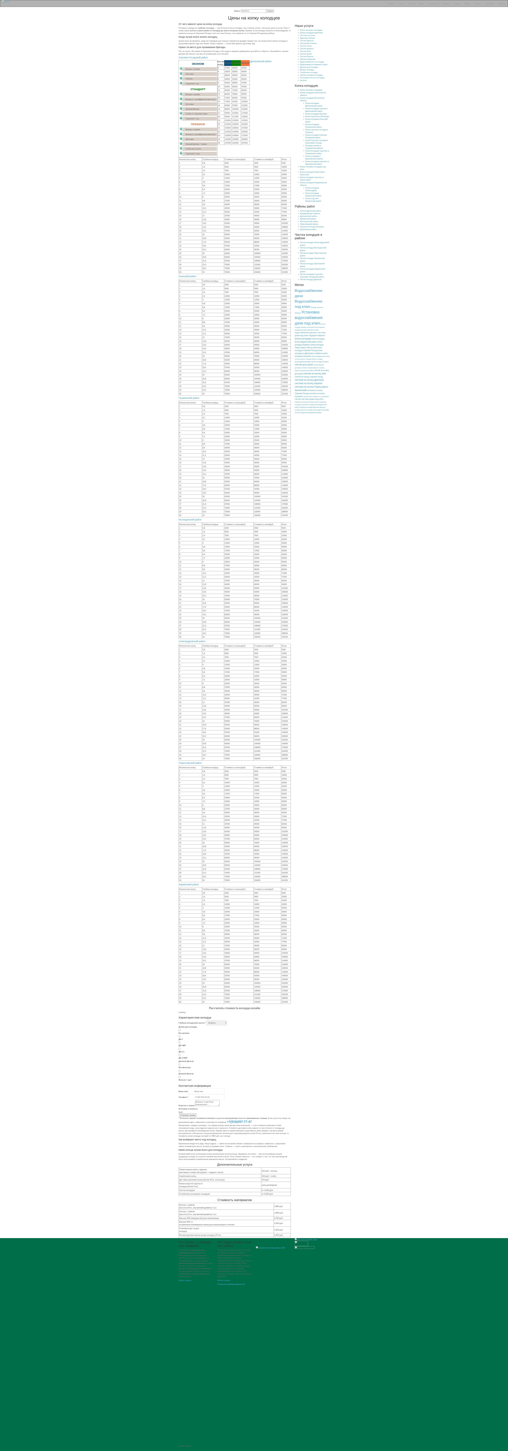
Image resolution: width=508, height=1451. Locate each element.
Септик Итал (305, 51)
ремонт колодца (306, 359)
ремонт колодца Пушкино (320, 361)
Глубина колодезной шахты (192, 1023)
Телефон (183, 1097)
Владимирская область (310, 213)
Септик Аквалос (307, 48)
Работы (467, 3)
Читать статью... (185, 1280)
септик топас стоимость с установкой (316, 396)
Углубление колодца (309, 72)
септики (304, 368)
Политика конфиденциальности (231, 1284)
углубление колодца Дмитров (309, 407)
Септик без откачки (308, 43)
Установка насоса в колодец (312, 78)
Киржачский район (308, 219)
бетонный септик (313, 327)
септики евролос (312, 368)
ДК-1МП (182, 1045)
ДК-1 (181, 1039)
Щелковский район (308, 229)
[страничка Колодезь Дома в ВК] (270, 1247)
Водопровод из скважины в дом (313, 64)
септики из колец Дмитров (309, 379)
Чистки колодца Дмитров (310, 279)
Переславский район (309, 224)
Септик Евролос (307, 41)
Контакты (502, 3)
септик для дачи (304, 364)
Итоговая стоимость (188, 1109)
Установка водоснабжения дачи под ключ (309, 317)
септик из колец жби (315, 373)
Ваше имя (183, 1091)
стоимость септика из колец (304, 402)
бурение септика (313, 330)
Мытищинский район (309, 221)
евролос (321, 335)
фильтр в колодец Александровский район (315, 410)
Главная (391, 3)
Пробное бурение (308, 59)
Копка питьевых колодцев (311, 30)
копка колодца (303, 338)
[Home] (5, 1)
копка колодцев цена (318, 356)
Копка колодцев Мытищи (316, 114)
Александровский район (310, 211)
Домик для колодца (188, 1027)
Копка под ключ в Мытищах (317, 116)
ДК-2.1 (181, 1052)
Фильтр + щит (185, 1080)
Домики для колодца (309, 67)
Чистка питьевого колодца (311, 75)
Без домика (184, 1033)
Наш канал (489, 3)
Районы (446, 3)
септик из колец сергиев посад (309, 377)
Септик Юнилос (307, 56)
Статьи (478, 3)
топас (316, 402)
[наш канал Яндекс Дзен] (306, 1239)
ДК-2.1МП (183, 1058)
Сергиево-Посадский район (312, 227)
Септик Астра (306, 54)
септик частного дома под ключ (309, 399)
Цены (421, 3)
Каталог (303, 80)
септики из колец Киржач (308, 383)
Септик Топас (306, 46)
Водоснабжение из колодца (312, 62)
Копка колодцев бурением (311, 33)
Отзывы (457, 3)
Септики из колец (307, 35)
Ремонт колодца (307, 70)
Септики (411, 3)
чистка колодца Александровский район (308, 412)
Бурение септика (307, 38)
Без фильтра (185, 1067)
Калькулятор (433, 3)
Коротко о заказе (187, 1105)
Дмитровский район (308, 216)
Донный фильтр (186, 1061)
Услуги (401, 3)
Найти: (237, 11)
